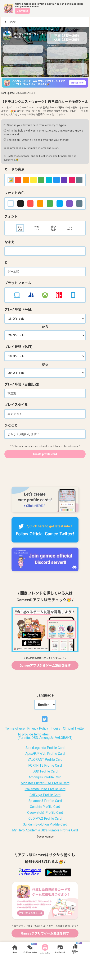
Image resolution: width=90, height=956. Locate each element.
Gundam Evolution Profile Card (45, 824)
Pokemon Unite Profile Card (45, 789)
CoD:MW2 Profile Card (45, 818)
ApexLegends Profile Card (45, 748)
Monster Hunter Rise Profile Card (45, 783)
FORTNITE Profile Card (45, 765)
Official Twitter (74, 728)
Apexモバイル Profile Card (45, 753)
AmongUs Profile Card (45, 777)
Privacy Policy (37, 728)
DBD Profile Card (45, 771)
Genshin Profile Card (45, 806)
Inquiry (55, 728)
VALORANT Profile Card (45, 759)
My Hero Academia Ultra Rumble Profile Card (45, 830)
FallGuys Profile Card (45, 795)
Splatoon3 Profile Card (45, 801)
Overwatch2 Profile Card (45, 812)
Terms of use (15, 728)
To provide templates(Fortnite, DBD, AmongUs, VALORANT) (45, 736)
